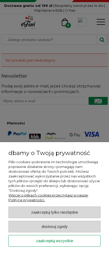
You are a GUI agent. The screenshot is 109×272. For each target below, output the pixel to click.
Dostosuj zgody (55, 226)
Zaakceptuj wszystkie (54, 240)
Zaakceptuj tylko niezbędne (54, 212)
